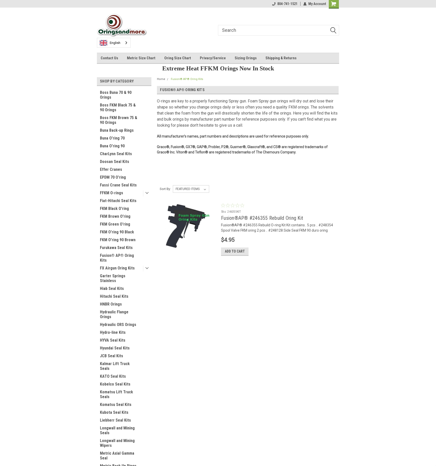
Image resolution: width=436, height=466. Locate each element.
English (115, 43)
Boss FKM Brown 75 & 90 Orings (118, 120)
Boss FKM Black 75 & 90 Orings (118, 107)
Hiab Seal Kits (112, 288)
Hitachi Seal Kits (114, 296)
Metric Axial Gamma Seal (117, 455)
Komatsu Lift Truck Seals (116, 394)
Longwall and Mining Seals (117, 430)
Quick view (187, 256)
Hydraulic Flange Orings (114, 314)
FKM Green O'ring (115, 224)
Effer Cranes (111, 169)
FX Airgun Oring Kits (117, 268)
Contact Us (109, 58)
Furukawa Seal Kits (116, 247)
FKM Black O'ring (114, 208)
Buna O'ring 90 (112, 146)
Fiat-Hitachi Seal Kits (118, 200)
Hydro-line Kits (113, 332)
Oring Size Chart (177, 58)
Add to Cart (235, 251)
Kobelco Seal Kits (115, 384)
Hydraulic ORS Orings (118, 324)
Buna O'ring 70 (112, 138)
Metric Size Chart (141, 58)
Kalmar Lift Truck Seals (115, 366)
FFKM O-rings (111, 192)
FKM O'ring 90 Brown (117, 239)
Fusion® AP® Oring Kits (117, 258)
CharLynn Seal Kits (116, 153)
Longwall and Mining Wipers (117, 443)
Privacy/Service (213, 58)
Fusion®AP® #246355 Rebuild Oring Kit (262, 218)
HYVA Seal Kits (112, 340)
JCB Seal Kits (111, 355)
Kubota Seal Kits (114, 412)
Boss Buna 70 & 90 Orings (115, 95)
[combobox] (114, 43)
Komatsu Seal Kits (115, 404)
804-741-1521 (287, 4)
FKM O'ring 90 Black (117, 232)
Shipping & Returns (280, 58)
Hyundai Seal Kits (115, 348)
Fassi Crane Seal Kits (118, 185)
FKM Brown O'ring (115, 216)
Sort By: (165, 189)
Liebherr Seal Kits (115, 420)
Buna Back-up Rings (117, 130)
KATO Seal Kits (113, 376)
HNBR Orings (111, 304)
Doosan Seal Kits (114, 161)
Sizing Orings (246, 58)
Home (161, 79)
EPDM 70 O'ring (113, 177)
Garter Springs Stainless (112, 278)
